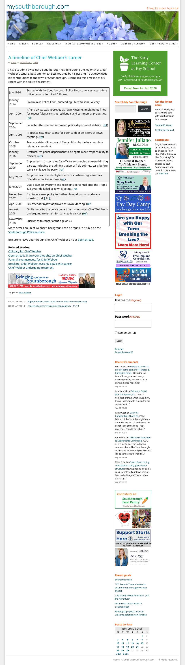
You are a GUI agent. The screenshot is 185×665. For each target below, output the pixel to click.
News (23, 43)
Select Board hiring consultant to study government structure (132, 465)
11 (122, 643)
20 (132, 646)
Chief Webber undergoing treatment (30, 267)
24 (118, 650)
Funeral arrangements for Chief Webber (33, 259)
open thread (85, 239)
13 (132, 643)
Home (11, 43)
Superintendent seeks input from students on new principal (57, 301)
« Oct (118, 653)
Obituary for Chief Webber (24, 251)
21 (137, 646)
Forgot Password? (124, 352)
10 (118, 643)
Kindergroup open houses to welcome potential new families (131, 613)
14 (137, 643)
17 (118, 646)
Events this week (123, 579)
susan (13, 62)
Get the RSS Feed (163, 125)
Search (144, 108)
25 (122, 650)
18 (122, 646)
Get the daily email (164, 130)
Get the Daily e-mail (164, 43)
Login (119, 340)
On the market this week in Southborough (128, 605)
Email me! (163, 173)
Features (53, 43)
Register (119, 348)
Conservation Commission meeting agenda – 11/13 (53, 305)
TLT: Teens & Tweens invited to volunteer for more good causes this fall (131, 587)
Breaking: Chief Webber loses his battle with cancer (40, 263)
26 (127, 650)
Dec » (126, 653)
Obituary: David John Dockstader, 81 (131, 393)
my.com (38, 6)
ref (29, 117)
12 (127, 643)
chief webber (25, 292)
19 (127, 646)
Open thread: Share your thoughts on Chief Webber (40, 255)
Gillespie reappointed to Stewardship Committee (132, 439)
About (111, 43)
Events (37, 43)
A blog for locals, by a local (162, 8)
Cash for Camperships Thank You (127, 414)
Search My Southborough (131, 102)
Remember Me (127, 332)
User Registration (133, 43)
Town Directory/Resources (83, 43)
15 (142, 643)
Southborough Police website (26, 232)
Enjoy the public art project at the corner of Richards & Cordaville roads (132, 370)
